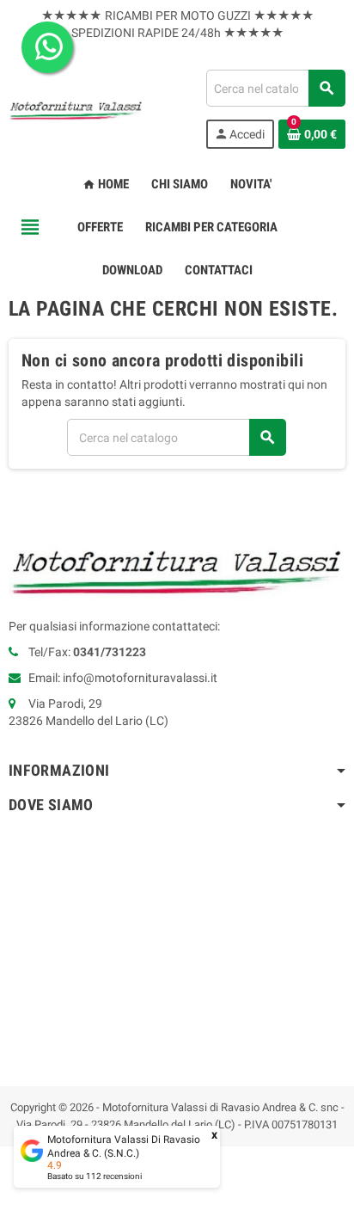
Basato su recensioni (94, 1176)
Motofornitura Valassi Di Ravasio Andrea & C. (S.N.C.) (123, 1146)
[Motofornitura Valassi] (76, 108)
